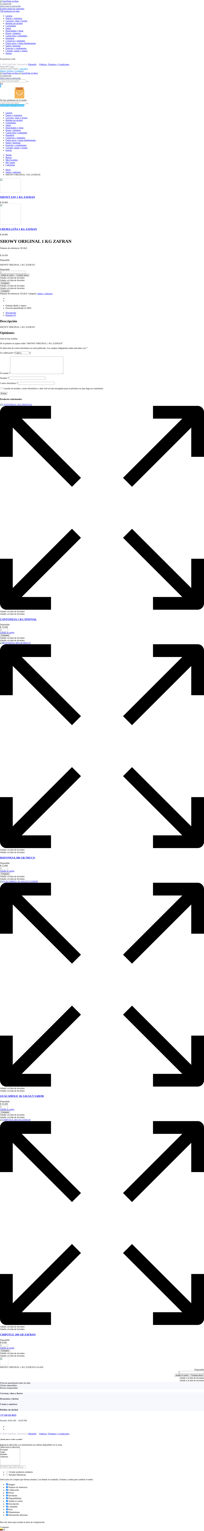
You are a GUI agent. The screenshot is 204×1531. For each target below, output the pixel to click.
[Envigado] (10, 1450)
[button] (12, 278)
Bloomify (32, 64)
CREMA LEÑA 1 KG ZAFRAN (18, 229)
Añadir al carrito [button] (7, 632)
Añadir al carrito (7, 275)
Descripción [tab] (11, 313)
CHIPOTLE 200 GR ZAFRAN (18, 1334)
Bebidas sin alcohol (14, 23)
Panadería (10, 38)
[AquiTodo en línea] (9, 1)
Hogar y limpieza (13, 33)
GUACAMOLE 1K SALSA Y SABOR (22, 1096)
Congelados (11, 26)
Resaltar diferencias (17, 1475)
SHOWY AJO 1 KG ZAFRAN (17, 197)
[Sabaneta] (10, 1457)
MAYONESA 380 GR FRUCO (17, 857)
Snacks (9, 53)
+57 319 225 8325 (8, 1415)
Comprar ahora (22, 275)
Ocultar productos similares (20, 1472)
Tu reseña (5, 373)
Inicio (8, 169)
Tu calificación (7, 353)
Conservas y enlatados (15, 41)
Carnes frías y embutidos (16, 36)
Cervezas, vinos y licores (16, 21)
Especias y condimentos (16, 48)
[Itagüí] (10, 1452)
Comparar (5, 283)
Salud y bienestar (13, 46)
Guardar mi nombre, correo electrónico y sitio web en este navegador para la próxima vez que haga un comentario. (53, 388)
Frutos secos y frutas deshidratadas (21, 43)
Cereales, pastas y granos (16, 51)
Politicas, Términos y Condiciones (54, 64)
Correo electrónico (9, 383)
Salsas (8, 28)
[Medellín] (10, 1454)
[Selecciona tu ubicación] (10, 1447)
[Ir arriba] (197, 1524)
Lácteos (9, 16)
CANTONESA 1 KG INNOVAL (18, 619)
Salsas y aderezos (13, 172)
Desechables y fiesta (14, 31)
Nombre (4, 378)
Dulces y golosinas (14, 18)
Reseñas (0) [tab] (11, 315)
